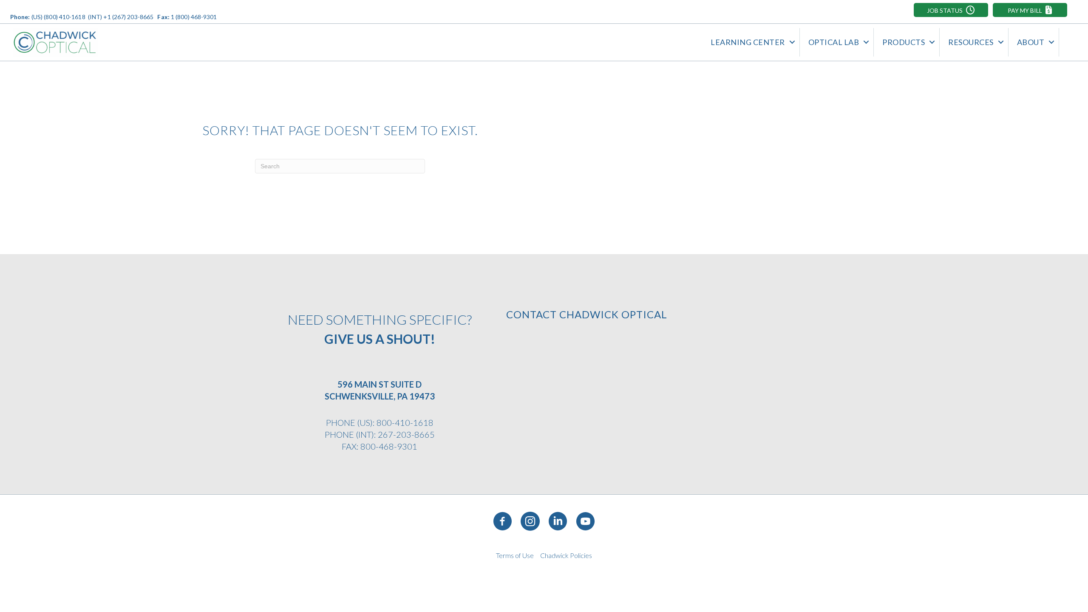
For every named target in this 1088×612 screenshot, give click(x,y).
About (1031, 42)
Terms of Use (515, 555)
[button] (951, 10)
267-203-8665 (406, 434)
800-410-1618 (405, 422)
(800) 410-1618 (64, 16)
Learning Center (748, 42)
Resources (971, 42)
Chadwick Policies (566, 555)
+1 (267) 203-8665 (128, 16)
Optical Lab (833, 42)
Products (903, 42)
